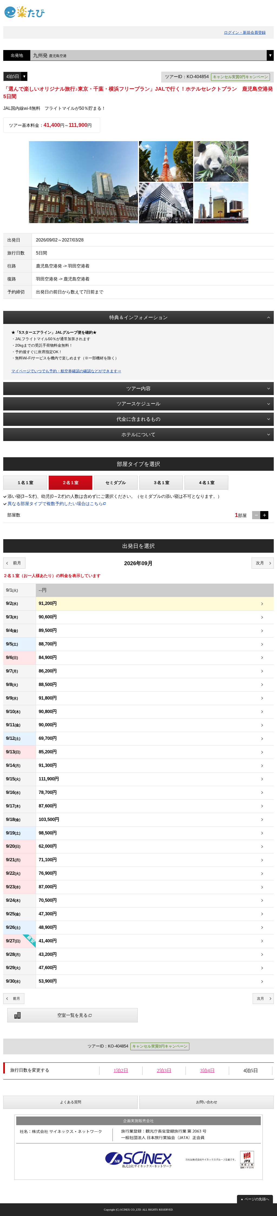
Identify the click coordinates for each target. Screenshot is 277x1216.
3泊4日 (207, 1070)
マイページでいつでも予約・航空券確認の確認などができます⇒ (66, 371)
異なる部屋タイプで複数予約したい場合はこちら (55, 503)
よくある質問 (70, 1102)
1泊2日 (121, 1070)
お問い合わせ (206, 1102)
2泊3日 (164, 1070)
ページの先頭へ (257, 1199)
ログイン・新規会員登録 (245, 32)
